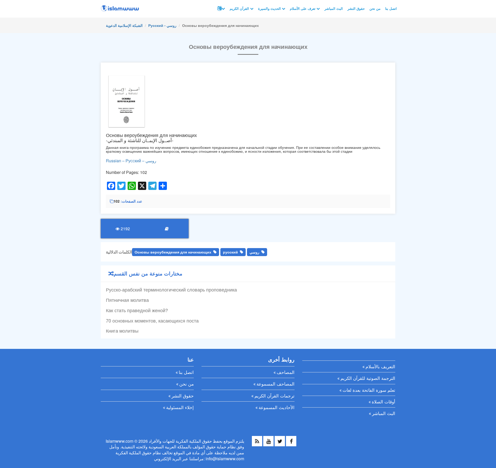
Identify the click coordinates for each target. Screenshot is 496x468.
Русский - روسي (162, 25)
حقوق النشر (356, 8)
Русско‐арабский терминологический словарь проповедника (171, 289)
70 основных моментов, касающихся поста (152, 320)
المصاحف (286, 372)
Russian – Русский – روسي (131, 161)
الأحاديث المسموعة (277, 407)
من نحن (375, 8)
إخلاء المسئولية (180, 407)
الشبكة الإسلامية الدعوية (124, 25)
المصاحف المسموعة (276, 383)
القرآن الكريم (240, 8)
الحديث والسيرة (270, 8)
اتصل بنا (391, 8)
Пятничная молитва (127, 299)
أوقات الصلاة (383, 401)
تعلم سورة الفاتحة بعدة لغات (369, 390)
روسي (254, 252)
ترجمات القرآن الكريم (274, 395)
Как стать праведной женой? (137, 310)
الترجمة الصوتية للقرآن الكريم (367, 378)
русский (230, 252)
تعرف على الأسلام (303, 8)
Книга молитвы (122, 330)
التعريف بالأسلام (380, 366)
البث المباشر (333, 8)
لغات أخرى (220, 8)
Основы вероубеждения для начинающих (173, 252)
